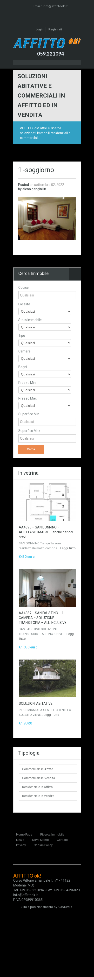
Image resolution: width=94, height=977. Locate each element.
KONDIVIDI (65, 907)
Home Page (24, 834)
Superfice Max (29, 431)
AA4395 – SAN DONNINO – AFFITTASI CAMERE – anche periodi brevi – (46, 532)
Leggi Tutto (68, 548)
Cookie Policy (43, 845)
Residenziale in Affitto (37, 787)
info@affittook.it (55, 6)
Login (39, 29)
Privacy (21, 845)
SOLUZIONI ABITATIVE (36, 703)
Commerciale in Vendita (38, 778)
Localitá (24, 304)
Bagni (22, 367)
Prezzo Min (27, 383)
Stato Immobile (30, 320)
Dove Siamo (40, 840)
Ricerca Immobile (52, 834)
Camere (24, 351)
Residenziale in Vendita (38, 796)
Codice (23, 287)
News (20, 840)
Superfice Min (28, 414)
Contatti (62, 840)
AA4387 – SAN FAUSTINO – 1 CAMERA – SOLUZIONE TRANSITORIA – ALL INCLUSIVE (43, 618)
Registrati (55, 29)
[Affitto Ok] (47, 43)
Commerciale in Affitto (37, 769)
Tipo (21, 335)
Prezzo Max (27, 398)
